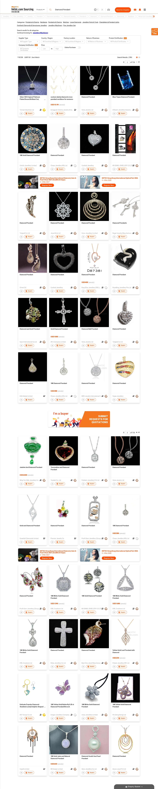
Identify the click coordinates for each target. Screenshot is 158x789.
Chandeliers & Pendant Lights (109, 22)
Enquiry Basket (134, 787)
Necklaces (43, 22)
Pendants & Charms (32, 22)
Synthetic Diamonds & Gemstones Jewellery (32, 25)
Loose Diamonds (75, 22)
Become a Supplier (123, 10)
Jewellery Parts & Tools (90, 22)
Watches (66, 22)
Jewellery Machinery (55, 25)
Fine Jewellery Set (69, 25)
